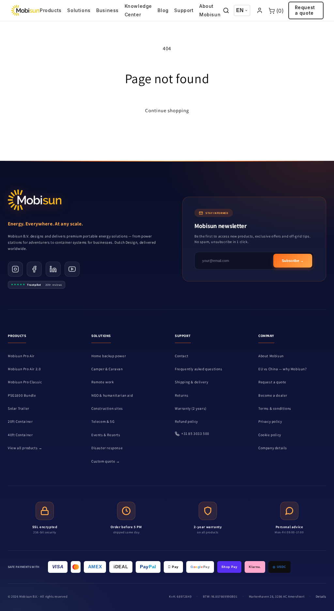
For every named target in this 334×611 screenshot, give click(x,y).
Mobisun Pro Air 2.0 (24, 369)
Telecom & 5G (102, 421)
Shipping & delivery (191, 382)
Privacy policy (270, 421)
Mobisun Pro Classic (25, 382)
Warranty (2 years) (190, 408)
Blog (163, 10)
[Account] (259, 10)
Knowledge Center (138, 10)
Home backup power (108, 356)
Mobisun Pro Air (21, 356)
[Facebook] (34, 269)
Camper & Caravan (107, 369)
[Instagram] (15, 269)
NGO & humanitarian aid (112, 395)
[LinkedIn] (53, 269)
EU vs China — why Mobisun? (282, 369)
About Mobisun (209, 10)
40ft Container (20, 435)
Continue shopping (167, 110)
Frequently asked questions (198, 369)
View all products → (25, 448)
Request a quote (305, 10)
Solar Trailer (18, 408)
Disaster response (107, 448)
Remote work (102, 382)
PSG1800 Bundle (22, 395)
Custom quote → (105, 461)
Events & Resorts (105, 435)
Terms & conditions (274, 408)
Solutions (78, 10)
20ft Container (20, 421)
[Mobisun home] (25, 10)
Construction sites (107, 408)
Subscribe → (293, 261)
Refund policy (186, 421)
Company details (272, 448)
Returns (181, 395)
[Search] (226, 10)
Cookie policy (269, 435)
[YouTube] (72, 269)
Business (107, 10)
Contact (181, 356)
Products (51, 10)
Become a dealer (272, 395)
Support (183, 10)
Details (321, 596)
